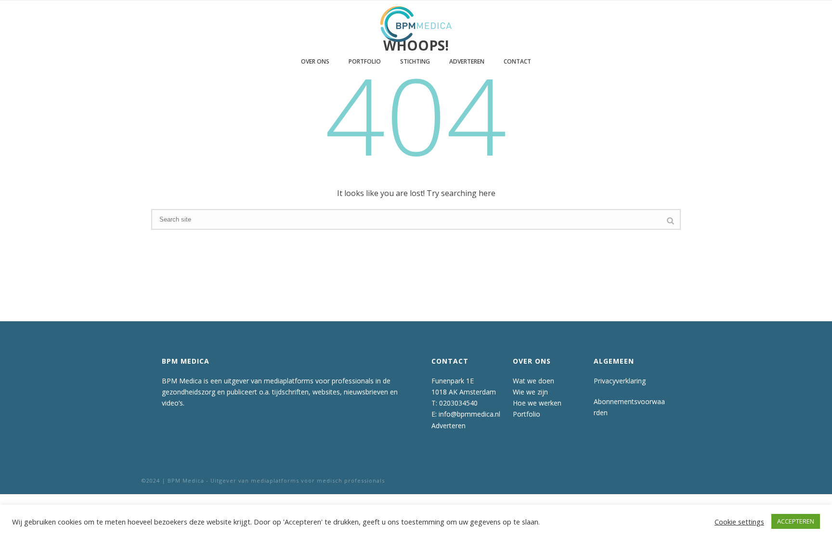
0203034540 (458, 402)
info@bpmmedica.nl (469, 414)
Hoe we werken (537, 402)
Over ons (315, 61)
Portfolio (365, 61)
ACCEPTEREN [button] (795, 521)
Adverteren (466, 61)
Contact (517, 61)
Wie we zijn (530, 391)
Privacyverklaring (620, 380)
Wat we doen (533, 380)
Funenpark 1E (452, 380)
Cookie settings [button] (739, 521)
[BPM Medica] (416, 24)
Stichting (415, 61)
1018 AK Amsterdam (463, 391)
